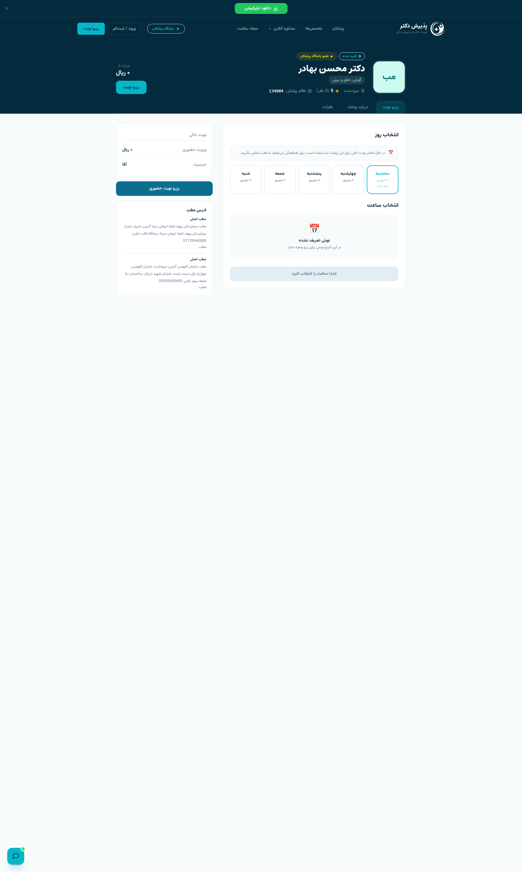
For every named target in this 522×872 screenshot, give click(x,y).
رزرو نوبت (131, 87)
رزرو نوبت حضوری (164, 188)
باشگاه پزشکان (163, 29)
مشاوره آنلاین (284, 28)
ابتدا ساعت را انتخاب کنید (314, 274)
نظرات (327, 107)
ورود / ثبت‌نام (124, 28)
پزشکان (338, 28)
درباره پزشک (357, 107)
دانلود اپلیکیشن (257, 8)
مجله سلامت (247, 28)
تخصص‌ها (313, 28)
